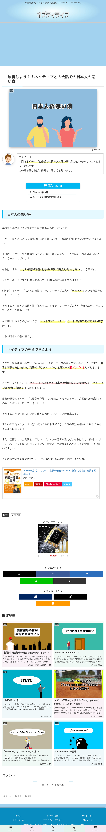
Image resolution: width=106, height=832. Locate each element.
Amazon (28, 484)
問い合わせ (87, 820)
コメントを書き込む (53, 785)
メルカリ (67, 484)
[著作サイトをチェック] (35, 597)
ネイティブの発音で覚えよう (47, 197)
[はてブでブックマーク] (86, 574)
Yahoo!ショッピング (53, 484)
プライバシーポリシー (53, 820)
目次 (50, 185)
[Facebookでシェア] (52, 574)
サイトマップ (87, 816)
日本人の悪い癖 (40, 192)
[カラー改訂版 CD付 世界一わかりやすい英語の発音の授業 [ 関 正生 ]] (12, 481)
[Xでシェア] (19, 574)
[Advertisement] (53, 45)
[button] (69, 581)
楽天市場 (38, 484)
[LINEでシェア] (36, 581)
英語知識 (17, 515)
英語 (7, 515)
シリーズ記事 (53, 816)
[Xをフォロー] (70, 597)
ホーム (18, 816)
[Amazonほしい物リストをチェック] (53, 603)
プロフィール (18, 820)
